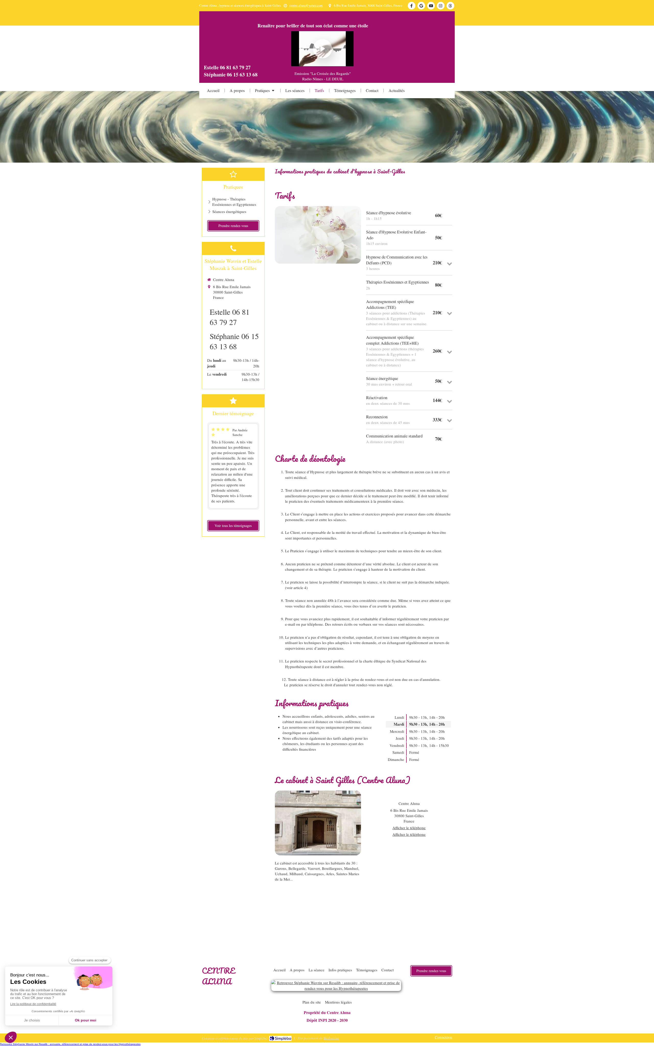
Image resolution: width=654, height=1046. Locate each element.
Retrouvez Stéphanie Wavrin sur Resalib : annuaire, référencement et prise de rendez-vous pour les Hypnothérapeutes (70, 1044)
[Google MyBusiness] (421, 5)
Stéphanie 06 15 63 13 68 (234, 341)
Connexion (443, 1037)
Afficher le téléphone (409, 827)
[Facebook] (411, 5)
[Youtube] (431, 5)
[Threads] (450, 5)
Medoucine (331, 1038)
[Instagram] (441, 5)
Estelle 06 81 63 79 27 (230, 317)
